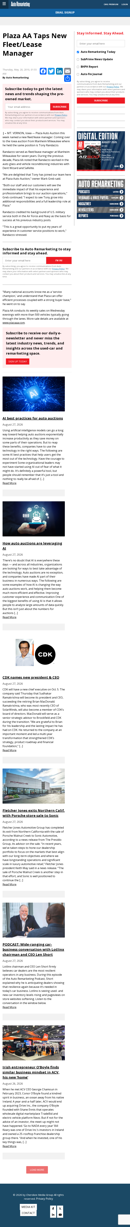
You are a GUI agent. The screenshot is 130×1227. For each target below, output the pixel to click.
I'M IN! (58, 260)
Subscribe (60, 106)
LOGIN (125, 4)
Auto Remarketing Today (98, 52)
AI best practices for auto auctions (33, 418)
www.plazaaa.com (14, 323)
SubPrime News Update (97, 59)
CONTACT (28, 1213)
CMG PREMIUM (111, 4)
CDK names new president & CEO (31, 677)
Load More (37, 1169)
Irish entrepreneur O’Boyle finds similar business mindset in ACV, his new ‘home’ (31, 1072)
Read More (9, 483)
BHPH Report (89, 66)
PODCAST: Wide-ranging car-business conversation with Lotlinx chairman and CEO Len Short (33, 949)
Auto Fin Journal (91, 74)
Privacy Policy (61, 115)
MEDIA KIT (28, 1207)
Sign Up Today (17, 361)
